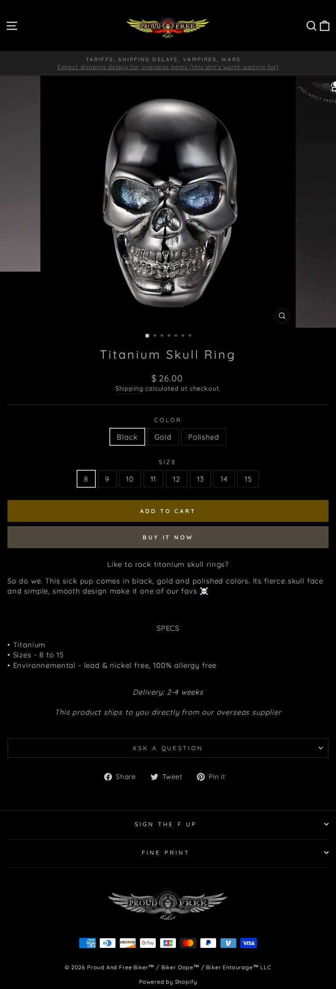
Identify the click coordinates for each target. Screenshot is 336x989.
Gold (163, 436)
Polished (203, 436)
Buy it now (168, 537)
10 (130, 478)
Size (168, 461)
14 (224, 478)
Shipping (130, 388)
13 (200, 478)
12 (176, 478)
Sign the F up (166, 824)
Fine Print (166, 852)
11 (153, 478)
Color (168, 419)
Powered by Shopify (168, 981)
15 (248, 478)
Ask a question (168, 747)
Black (127, 436)
